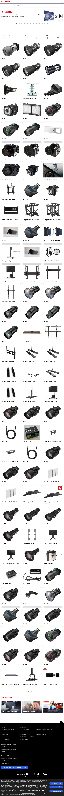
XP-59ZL (4, 523)
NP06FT (25, 119)
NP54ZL (46, 422)
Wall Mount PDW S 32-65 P (9, 301)
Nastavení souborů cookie (28, 793)
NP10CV (46, 139)
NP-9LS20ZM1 (48, 159)
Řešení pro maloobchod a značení (44, 732)
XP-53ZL (4, 664)
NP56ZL (4, 482)
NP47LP (46, 199)
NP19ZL (46, 58)
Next (62, 19)
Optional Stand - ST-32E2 (9, 381)
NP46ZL (4, 321)
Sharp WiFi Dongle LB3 (50, 684)
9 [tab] (39, 24)
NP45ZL (46, 301)
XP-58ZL (25, 564)
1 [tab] (16, 24)
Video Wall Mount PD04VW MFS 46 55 (31, 220)
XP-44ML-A (26, 644)
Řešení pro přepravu (23, 739)
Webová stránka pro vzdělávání (26, 737)
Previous (1, 19)
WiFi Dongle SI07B (28, 502)
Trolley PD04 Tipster (7, 261)
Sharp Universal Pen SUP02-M (10, 684)
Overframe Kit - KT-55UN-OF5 (52, 241)
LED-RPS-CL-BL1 (6, 584)
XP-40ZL (46, 644)
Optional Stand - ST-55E (8, 401)
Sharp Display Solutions (6, 747)
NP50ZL (25, 301)
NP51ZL (25, 482)
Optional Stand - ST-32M (29, 381)
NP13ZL (4, 58)
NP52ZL (46, 462)
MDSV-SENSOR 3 (48, 564)
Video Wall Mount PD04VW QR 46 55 (52, 220)
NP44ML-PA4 (26, 241)
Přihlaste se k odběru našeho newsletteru (15, 767)
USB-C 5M (4, 442)
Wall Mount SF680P (49, 341)
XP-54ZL (25, 624)
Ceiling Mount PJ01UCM (29, 99)
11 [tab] (45, 24)
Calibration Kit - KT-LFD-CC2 (52, 261)
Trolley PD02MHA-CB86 (50, 401)
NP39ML (46, 99)
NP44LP (25, 179)
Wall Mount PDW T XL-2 (8, 199)
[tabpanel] (32, 16)
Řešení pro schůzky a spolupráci (44, 729)
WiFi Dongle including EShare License (52, 502)
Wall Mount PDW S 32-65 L (51, 281)
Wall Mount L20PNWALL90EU (10, 361)
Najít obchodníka (5, 737)
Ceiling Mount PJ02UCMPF (30, 684)
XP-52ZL (4, 604)
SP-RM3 (4, 241)
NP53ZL (4, 422)
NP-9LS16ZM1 (27, 159)
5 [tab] (28, 24)
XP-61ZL (25, 523)
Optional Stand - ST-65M (51, 361)
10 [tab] (42, 24)
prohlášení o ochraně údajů (28, 794)
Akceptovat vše (56, 783)
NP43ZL (25, 139)
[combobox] (11, 35)
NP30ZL (46, 79)
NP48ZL (4, 341)
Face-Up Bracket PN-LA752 (51, 482)
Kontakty (3, 751)
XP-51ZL (25, 664)
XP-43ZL (46, 584)
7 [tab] (33, 24)
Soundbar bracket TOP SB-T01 (10, 462)
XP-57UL (25, 604)
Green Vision (39, 737)
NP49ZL (46, 321)
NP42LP (4, 119)
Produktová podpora (6, 732)
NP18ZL (25, 58)
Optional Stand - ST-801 (50, 381)
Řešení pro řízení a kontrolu (42, 734)
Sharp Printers (4, 761)
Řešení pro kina (22, 734)
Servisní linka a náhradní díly (7, 729)
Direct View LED (22, 732)
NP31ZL (4, 99)
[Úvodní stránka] (5, 1)
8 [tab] (36, 24)
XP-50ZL (46, 604)
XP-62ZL (46, 523)
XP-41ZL (46, 664)
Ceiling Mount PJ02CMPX (51, 179)
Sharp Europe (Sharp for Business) (9, 758)
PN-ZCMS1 (26, 341)
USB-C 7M (25, 462)
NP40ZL (4, 139)
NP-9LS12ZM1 (6, 179)
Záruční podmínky (5, 739)
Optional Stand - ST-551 (29, 361)
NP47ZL (25, 321)
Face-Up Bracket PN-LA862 (9, 502)
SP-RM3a (25, 261)
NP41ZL (46, 119)
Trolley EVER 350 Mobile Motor (10, 564)
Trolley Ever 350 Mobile (50, 544)
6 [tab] (31, 24)
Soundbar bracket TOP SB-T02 (52, 442)
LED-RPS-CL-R (27, 442)
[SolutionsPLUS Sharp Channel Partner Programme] (23, 775)
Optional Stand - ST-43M (29, 401)
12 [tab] (48, 24)
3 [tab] (22, 24)
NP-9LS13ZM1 (6, 159)
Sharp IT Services (5, 763)
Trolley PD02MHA (7, 281)
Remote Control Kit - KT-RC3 (10, 219)
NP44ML (25, 199)
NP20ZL (4, 79)
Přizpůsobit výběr (56, 791)
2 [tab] (19, 24)
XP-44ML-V (5, 624)
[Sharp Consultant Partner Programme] (40, 775)
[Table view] (58, 38)
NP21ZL (25, 79)
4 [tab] (25, 24)
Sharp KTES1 (26, 584)
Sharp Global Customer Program (8, 749)
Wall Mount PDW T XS (29, 281)
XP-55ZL (46, 624)
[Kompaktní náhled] (37, 38)
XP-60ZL (4, 544)
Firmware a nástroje (5, 734)
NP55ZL (25, 422)
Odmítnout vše (56, 787)
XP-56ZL (4, 644)
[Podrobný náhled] (48, 38)
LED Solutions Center (24, 729)
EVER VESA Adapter (28, 544)
